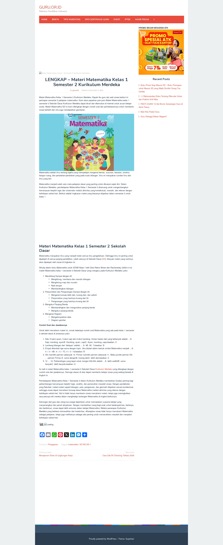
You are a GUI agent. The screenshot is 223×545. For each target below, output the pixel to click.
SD (104, 258)
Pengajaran (53, 444)
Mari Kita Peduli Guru (150, 111)
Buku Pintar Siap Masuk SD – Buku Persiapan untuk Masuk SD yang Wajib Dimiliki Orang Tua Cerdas (160, 88)
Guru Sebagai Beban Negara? (154, 116)
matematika (73, 444)
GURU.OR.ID (50, 7)
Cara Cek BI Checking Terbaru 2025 (118, 454)
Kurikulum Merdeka (103, 369)
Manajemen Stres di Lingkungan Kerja (56, 454)
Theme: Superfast (126, 538)
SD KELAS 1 (85, 444)
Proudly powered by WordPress (103, 538)
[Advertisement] (86, 49)
